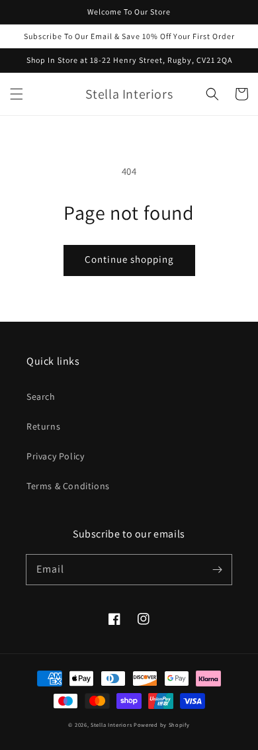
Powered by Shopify (162, 724)
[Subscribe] (217, 569)
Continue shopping (129, 259)
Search (41, 396)
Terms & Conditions (68, 486)
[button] (16, 94)
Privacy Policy (55, 456)
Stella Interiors (111, 724)
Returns (43, 426)
